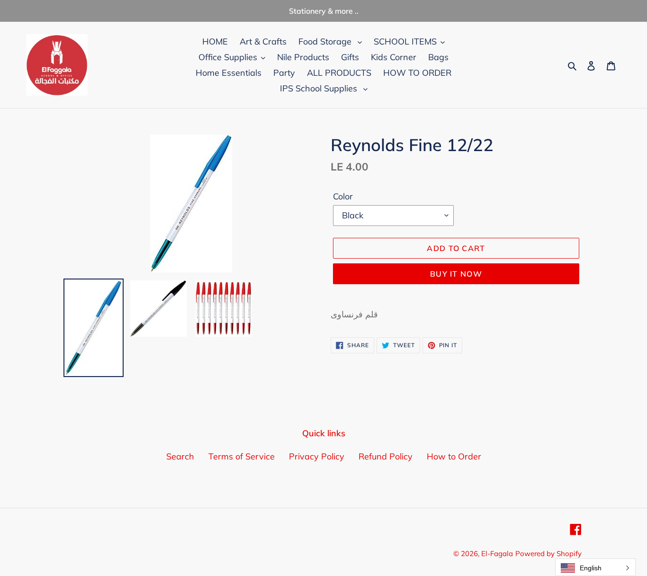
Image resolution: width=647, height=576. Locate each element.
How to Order (454, 456)
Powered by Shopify (548, 553)
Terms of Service (241, 456)
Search (180, 456)
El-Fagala (497, 553)
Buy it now (456, 274)
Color (343, 196)
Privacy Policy (316, 456)
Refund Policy (386, 456)
